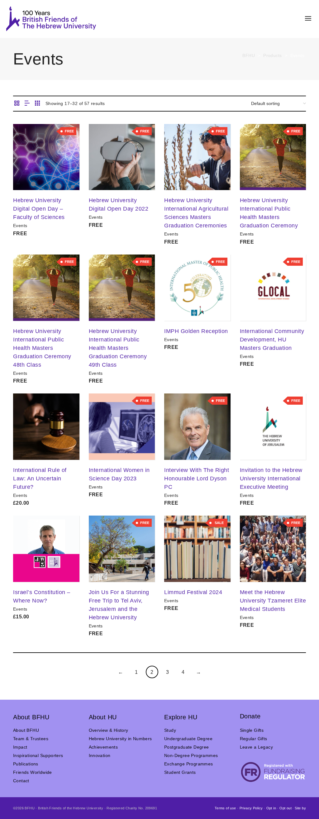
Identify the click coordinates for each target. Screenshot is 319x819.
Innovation (100, 755)
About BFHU (26, 730)
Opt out (285, 808)
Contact (21, 780)
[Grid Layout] (37, 103)
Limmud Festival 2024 (193, 592)
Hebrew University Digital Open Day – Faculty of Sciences (39, 208)
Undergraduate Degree (188, 738)
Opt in (271, 808)
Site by (300, 808)
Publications (25, 763)
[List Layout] (27, 103)
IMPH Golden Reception (196, 331)
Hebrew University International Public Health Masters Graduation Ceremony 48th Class (42, 348)
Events (20, 225)
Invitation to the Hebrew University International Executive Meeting (271, 478)
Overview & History (108, 730)
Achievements (103, 747)
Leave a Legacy (256, 747)
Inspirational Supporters (38, 755)
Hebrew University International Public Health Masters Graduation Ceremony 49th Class (118, 348)
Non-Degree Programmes (191, 755)
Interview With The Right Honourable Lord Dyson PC (196, 478)
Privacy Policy (251, 808)
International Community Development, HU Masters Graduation (272, 339)
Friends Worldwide (32, 772)
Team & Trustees (30, 738)
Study (170, 730)
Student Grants (180, 772)
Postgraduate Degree (186, 747)
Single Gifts (252, 730)
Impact (20, 747)
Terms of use (225, 808)
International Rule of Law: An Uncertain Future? (40, 478)
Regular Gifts (253, 738)
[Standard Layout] (17, 103)
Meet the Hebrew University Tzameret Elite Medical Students (273, 600)
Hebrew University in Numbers (120, 738)
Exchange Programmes (188, 763)
